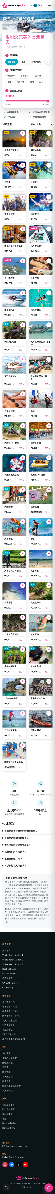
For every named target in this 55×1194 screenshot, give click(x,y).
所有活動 (6, 1053)
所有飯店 (6, 951)
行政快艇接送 (8, 1025)
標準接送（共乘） (10, 1007)
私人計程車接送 (9, 1021)
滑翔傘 (5, 1067)
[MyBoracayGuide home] (13, 5)
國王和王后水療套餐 (11, 1086)
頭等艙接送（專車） (11, 1016)
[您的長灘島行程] (6, 1187)
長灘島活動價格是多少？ (17, 838)
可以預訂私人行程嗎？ (16, 865)
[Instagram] (5, 1164)
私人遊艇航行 (8, 1091)
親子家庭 (24, 76)
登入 (38, 5)
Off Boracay (7, 988)
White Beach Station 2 (12, 960)
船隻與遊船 (36, 62)
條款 (31, 1188)
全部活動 (11, 62)
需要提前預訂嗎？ (13, 859)
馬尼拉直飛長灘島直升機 (13, 1039)
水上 (23, 62)
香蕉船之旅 (7, 1077)
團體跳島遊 (7, 1063)
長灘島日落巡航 (9, 1058)
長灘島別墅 (7, 978)
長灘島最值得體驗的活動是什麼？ (21, 831)
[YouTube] (25, 1164)
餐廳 (4, 1119)
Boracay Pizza (8, 1128)
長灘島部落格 (8, 1105)
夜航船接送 (7, 1030)
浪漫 (32, 82)
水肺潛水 (6, 1072)
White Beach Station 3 (12, 965)
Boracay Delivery (10, 1123)
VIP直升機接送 (9, 1035)
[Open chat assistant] (48, 1187)
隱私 (24, 1188)
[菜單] (49, 5)
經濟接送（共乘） (10, 1011)
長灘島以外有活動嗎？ (16, 852)
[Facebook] (11, 1164)
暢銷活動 (11, 76)
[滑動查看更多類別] (48, 61)
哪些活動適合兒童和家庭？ (18, 845)
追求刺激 (38, 76)
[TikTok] (18, 1164)
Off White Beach (10, 983)
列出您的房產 (8, 1109)
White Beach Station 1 (12, 955)
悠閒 (9, 82)
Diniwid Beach (8, 974)
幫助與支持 (7, 1114)
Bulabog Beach (9, 969)
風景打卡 (20, 82)
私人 (41, 82)
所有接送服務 (8, 1002)
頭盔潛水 (6, 1081)
